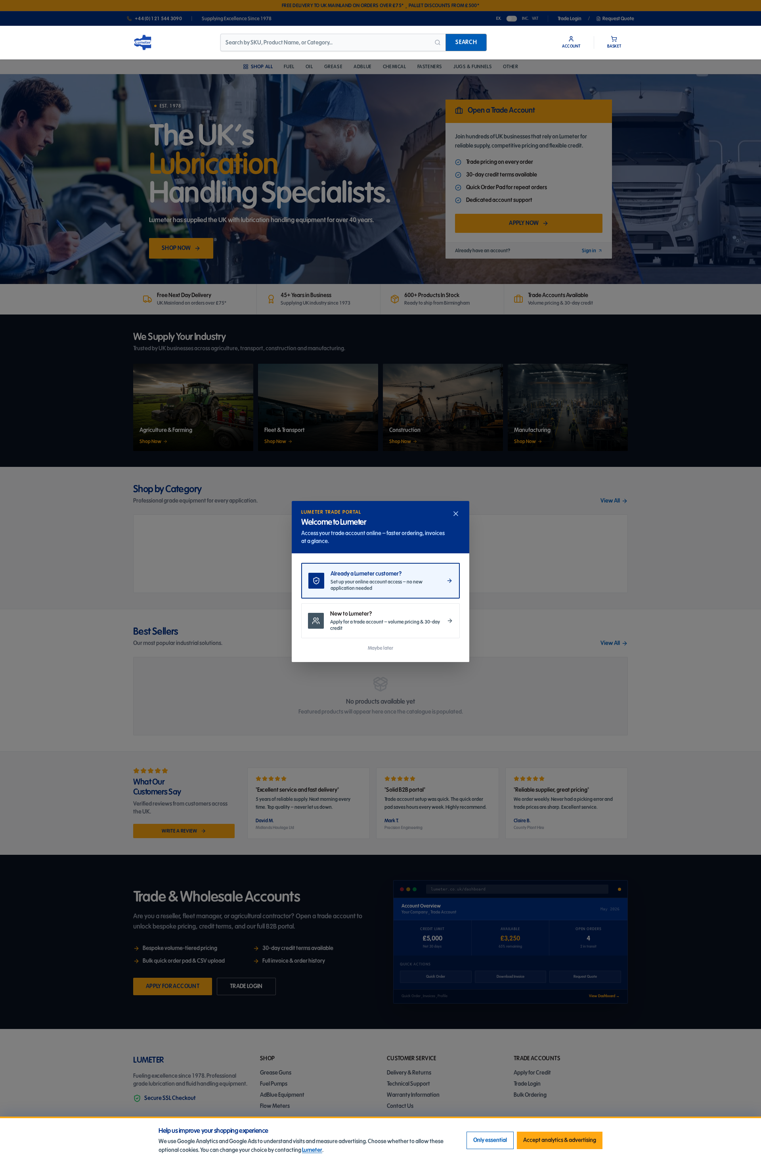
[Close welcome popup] (456, 514)
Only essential (490, 1140)
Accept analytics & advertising (559, 1140)
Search (466, 42)
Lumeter (312, 1150)
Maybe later (380, 648)
